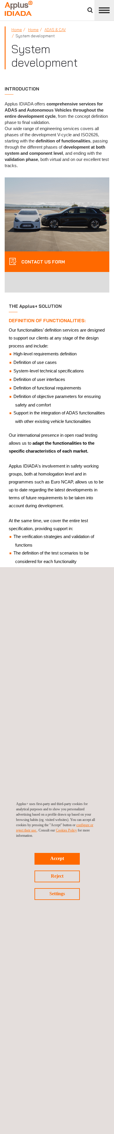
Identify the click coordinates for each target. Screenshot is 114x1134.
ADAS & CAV (55, 29)
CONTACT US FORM (42, 262)
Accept (57, 858)
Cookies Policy (66, 830)
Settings (57, 893)
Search (90, 10)
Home (16, 29)
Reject (57, 875)
